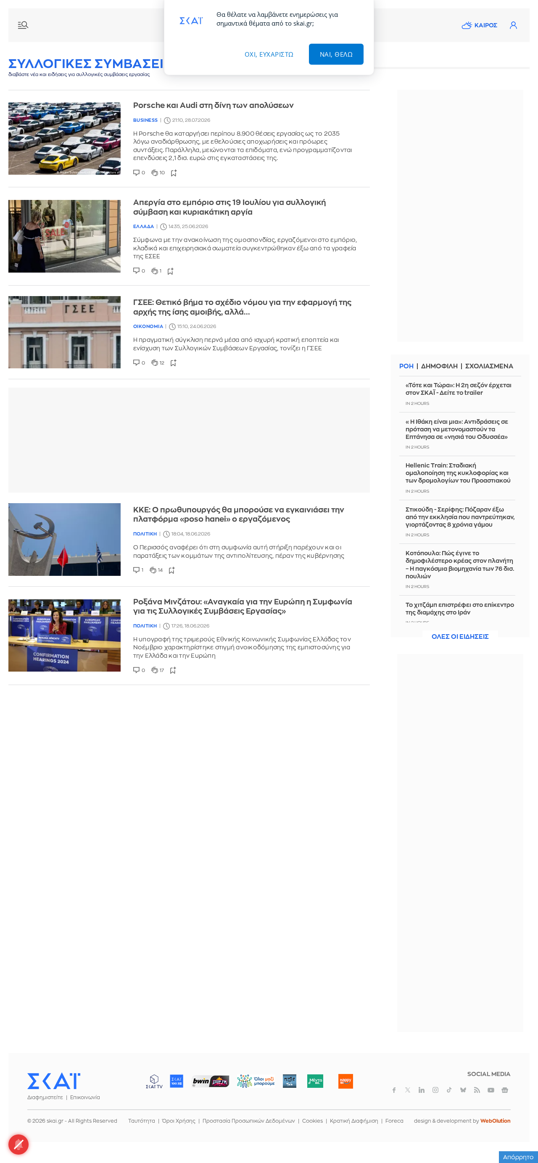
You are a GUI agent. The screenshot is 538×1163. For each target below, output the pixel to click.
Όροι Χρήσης (178, 1121)
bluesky (463, 1090)
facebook (394, 1090)
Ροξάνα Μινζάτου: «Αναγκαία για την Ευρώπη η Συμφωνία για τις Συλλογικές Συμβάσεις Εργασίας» (242, 606)
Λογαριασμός (513, 25)
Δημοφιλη (439, 366)
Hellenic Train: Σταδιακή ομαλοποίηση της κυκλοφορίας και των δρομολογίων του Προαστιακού (458, 472)
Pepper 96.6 (289, 1081)
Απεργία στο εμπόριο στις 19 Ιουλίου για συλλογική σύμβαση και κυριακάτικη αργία (229, 207)
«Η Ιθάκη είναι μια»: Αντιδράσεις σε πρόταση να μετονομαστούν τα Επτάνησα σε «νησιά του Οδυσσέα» (457, 429)
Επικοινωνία (85, 1097)
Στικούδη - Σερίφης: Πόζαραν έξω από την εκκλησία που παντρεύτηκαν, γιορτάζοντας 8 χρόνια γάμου (460, 517)
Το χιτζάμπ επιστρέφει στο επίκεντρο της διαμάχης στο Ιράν (460, 608)
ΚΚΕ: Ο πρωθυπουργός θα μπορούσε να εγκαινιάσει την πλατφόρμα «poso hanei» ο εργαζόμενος (238, 514)
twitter (408, 1090)
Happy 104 (345, 1081)
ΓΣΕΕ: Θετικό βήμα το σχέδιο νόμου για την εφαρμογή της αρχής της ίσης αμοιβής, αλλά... (242, 307)
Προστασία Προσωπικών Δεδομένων (249, 1121)
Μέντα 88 (315, 1081)
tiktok (449, 1090)
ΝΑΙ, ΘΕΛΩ (336, 54)
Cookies (312, 1121)
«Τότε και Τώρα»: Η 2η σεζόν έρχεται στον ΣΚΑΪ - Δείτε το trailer (459, 389)
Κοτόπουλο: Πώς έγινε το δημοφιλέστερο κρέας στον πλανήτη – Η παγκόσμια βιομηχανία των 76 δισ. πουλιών (460, 564)
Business (145, 120)
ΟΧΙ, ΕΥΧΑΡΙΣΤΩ (269, 54)
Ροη (406, 366)
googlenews (505, 1090)
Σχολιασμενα (489, 366)
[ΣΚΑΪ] (53, 1081)
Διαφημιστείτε (45, 1097)
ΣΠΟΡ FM (210, 1081)
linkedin (421, 1090)
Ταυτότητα (141, 1121)
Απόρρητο (518, 1157)
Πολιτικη (145, 534)
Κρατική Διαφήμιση (354, 1121)
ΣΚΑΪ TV (154, 1081)
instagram (435, 1090)
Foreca (394, 1121)
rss (477, 1090)
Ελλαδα (143, 226)
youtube (491, 1090)
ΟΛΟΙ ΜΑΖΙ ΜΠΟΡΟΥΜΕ (249, 1085)
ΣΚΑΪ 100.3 (176, 1081)
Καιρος (486, 25)
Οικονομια (148, 326)
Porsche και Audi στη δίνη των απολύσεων (213, 105)
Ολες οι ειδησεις (460, 637)
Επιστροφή (517, 1133)
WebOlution (495, 1121)
